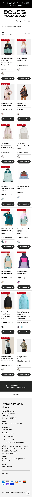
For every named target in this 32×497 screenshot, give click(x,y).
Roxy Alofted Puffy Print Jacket (23, 104)
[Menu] (29, 21)
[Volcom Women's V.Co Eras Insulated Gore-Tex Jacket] (7, 47)
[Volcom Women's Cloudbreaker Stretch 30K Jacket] (7, 300)
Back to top (16, 395)
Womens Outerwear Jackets (13, 26)
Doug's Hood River (10, 492)
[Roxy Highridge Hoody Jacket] (7, 92)
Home (3, 26)
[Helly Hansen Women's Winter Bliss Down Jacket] (24, 345)
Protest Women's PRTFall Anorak (7, 272)
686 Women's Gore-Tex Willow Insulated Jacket (7, 359)
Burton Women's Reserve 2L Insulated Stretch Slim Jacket (23, 315)
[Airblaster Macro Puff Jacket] (24, 175)
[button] (25, 21)
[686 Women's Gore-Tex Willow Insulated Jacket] (7, 345)
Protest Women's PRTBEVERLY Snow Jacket (7, 231)
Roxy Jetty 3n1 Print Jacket (22, 60)
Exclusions (17, 5)
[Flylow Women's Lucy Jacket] (24, 260)
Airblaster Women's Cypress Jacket (7, 188)
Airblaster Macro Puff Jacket (23, 187)
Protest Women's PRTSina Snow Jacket (23, 231)
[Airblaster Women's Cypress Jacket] (7, 175)
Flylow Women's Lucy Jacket (23, 272)
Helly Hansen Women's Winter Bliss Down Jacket (23, 359)
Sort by (4, 32)
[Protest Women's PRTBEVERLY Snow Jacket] (7, 217)
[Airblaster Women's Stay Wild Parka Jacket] (7, 132)
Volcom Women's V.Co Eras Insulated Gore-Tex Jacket (7, 62)
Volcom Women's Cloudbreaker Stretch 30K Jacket (7, 315)
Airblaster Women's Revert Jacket (23, 146)
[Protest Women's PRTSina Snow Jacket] (24, 217)
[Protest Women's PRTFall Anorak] (7, 260)
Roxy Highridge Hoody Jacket (6, 104)
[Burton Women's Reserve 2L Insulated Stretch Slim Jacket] (24, 300)
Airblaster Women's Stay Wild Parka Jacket (7, 146)
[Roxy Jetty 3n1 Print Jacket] (24, 47)
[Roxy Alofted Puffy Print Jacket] (24, 92)
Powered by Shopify (20, 492)
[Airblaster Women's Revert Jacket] (24, 132)
